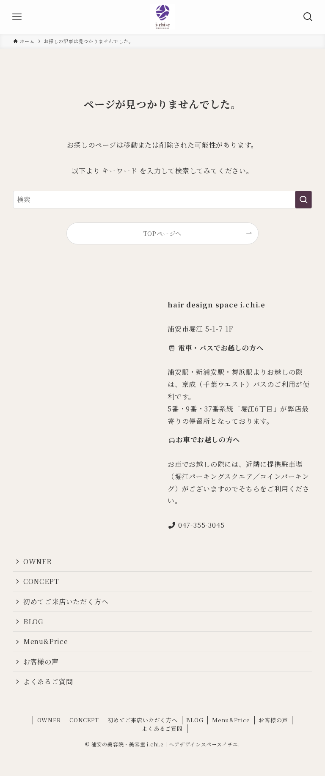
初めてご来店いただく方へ (66, 601)
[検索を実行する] (303, 199)
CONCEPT (41, 581)
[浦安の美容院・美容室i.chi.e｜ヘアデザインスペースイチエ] (162, 17)
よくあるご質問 (48, 681)
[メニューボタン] (17, 17)
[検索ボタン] (308, 17)
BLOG (33, 621)
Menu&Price (45, 641)
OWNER (37, 561)
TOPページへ (162, 233)
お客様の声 (41, 661)
